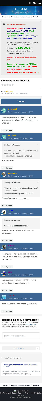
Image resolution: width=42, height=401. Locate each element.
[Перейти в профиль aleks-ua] (4, 137)
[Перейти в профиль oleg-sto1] (4, 110)
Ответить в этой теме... (16, 336)
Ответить (21, 101)
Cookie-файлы (36, 393)
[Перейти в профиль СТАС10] (4, 297)
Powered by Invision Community (21, 397)
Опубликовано (20, 112)
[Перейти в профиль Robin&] (4, 247)
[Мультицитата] (3, 130)
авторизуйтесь (31, 324)
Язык (20, 393)
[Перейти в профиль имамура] (4, 174)
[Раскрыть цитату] (5, 145)
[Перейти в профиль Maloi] (4, 212)
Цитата (9, 130)
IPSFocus (13, 393)
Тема (27, 393)
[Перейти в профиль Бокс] (4, 273)
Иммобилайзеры (22, 93)
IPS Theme (4, 393)
